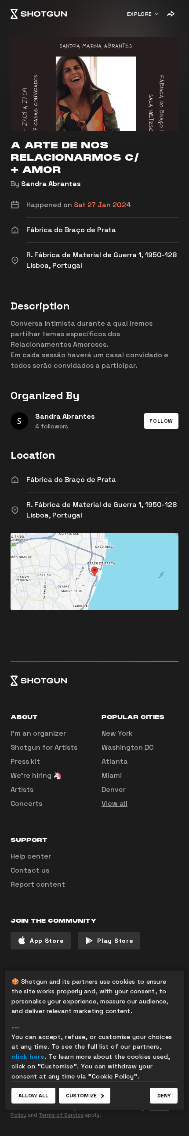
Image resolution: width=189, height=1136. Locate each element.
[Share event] (170, 14)
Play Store (115, 941)
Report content (38, 884)
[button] (161, 421)
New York (117, 733)
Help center (31, 856)
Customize (81, 1095)
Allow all (33, 1095)
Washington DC (127, 747)
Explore (139, 14)
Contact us (30, 870)
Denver (114, 789)
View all (114, 803)
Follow (161, 420)
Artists (22, 789)
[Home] (39, 14)
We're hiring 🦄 (36, 775)
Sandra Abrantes (51, 183)
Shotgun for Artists (44, 747)
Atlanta (115, 761)
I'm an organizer (38, 733)
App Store (47, 941)
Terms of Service (61, 1114)
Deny (164, 1095)
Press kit (25, 761)
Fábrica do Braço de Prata (71, 479)
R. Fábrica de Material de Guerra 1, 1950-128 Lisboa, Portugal (101, 510)
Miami (112, 775)
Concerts (26, 803)
